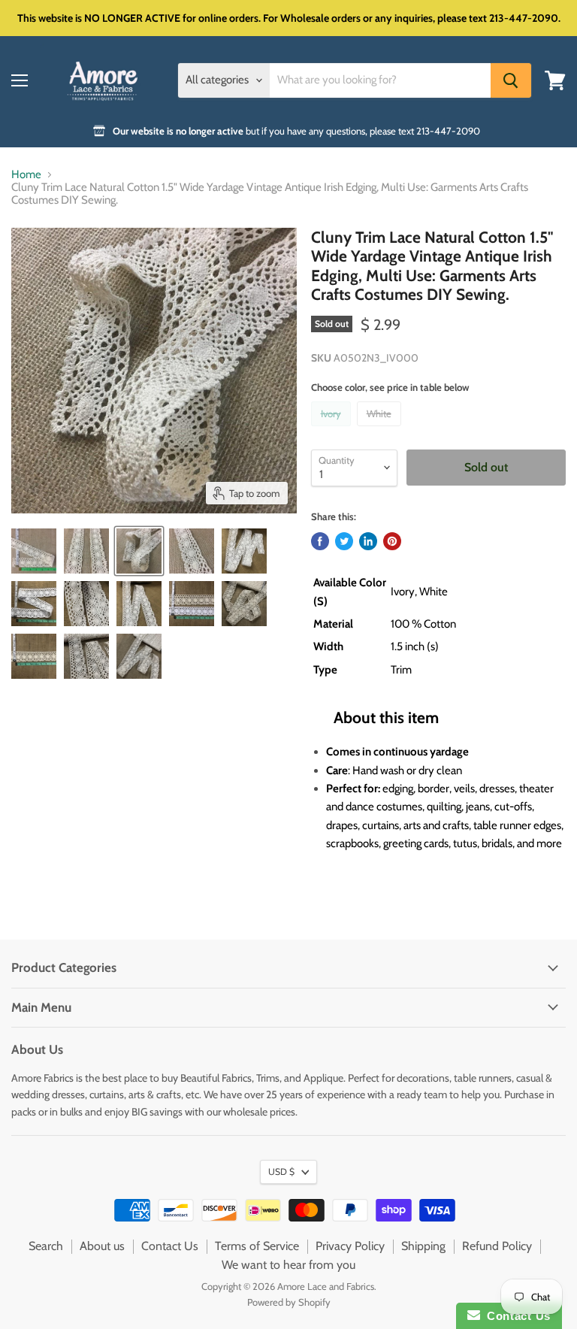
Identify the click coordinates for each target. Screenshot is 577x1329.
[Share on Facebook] (320, 541)
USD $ (281, 1171)
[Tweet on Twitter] (344, 541)
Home (26, 174)
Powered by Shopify (289, 1302)
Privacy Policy (350, 1246)
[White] (381, 430)
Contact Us (169, 1246)
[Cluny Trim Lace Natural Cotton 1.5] (34, 551)
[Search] (511, 80)
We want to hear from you (288, 1265)
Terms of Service (257, 1246)
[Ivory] (333, 430)
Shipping (423, 1246)
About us (102, 1246)
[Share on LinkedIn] (368, 541)
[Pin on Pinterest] (392, 541)
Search (46, 1246)
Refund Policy (497, 1246)
